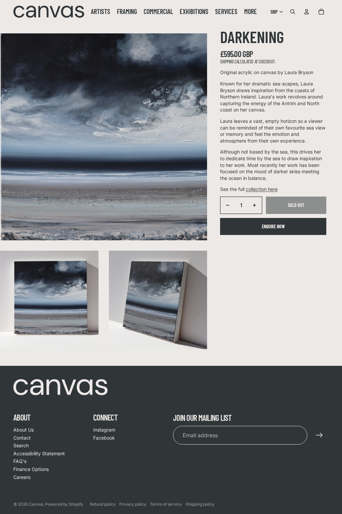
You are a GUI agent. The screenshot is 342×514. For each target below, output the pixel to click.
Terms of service (166, 504)
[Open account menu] (306, 11)
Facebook (104, 438)
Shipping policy (200, 504)
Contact (22, 438)
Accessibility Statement (39, 453)
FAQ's (19, 461)
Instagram (104, 430)
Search (21, 445)
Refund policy (103, 504)
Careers (21, 477)
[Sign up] (319, 435)
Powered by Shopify (64, 504)
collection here (262, 189)
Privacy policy (132, 504)
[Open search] (292, 11)
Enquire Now (273, 226)
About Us (23, 430)
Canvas (36, 504)
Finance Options (31, 469)
